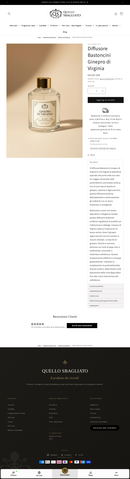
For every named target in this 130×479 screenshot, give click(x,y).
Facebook (67, 455)
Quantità (91, 86)
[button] (9, 14)
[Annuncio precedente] (7, 2)
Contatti (52, 409)
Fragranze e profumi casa (49, 37)
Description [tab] (94, 162)
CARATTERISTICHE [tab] (96, 291)
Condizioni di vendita (98, 422)
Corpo (10, 422)
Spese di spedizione (107, 79)
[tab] (106, 305)
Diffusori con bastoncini (64, 37)
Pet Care (11, 426)
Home (39, 37)
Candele (11, 409)
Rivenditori (53, 413)
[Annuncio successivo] (123, 2)
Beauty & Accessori (15, 430)
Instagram (54, 455)
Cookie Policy (95, 417)
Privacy (93, 413)
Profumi (11, 405)
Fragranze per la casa (16, 413)
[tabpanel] (106, 224)
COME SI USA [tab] (94, 296)
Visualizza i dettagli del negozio (103, 148)
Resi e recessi (95, 409)
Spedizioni (94, 405)
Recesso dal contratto (104, 428)
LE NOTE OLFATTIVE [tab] (96, 286)
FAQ (51, 417)
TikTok (80, 455)
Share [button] (92, 155)
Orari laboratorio (56, 422)
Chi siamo (53, 405)
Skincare (11, 417)
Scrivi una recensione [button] (82, 325)
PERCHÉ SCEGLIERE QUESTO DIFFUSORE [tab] (104, 301)
